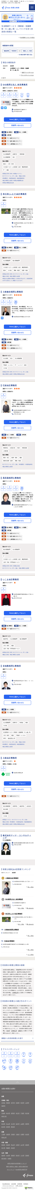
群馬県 (13, 1113)
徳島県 (27, 1145)
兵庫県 (22, 1134)
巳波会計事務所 (9, 941)
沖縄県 (9, 1158)
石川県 (13, 1124)
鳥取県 (3, 1145)
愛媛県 (8, 1148)
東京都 (27, 1113)
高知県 (13, 1148)
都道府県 (6, 51)
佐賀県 (8, 1155)
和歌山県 (4, 1137)
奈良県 (27, 1134)
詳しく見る (31, 887)
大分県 (22, 1155)
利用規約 (26, 1184)
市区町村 (14, 51)
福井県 (18, 1124)
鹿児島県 (4, 1158)
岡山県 (13, 1145)
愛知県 (13, 1127)
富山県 (8, 1124)
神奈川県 (4, 1116)
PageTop (17, 1082)
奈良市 (4, 979)
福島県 (3, 1106)
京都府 (13, 1134)
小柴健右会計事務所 (11, 878)
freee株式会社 (6, 1184)
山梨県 (22, 1124)
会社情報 (13, 1184)
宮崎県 (27, 1155)
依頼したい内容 (27, 51)
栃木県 (8, 1113)
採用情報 (19, 1184)
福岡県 (3, 1155)
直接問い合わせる (17, 125)
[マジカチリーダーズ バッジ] (4, 1067)
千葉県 (22, 1113)
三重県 (3, 1134)
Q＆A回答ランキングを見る (27, 37)
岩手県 (13, 1103)
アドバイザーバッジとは (27, 75)
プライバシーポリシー (8, 1185)
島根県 (8, 1145)
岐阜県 (3, 1127)
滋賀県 (8, 1134)
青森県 (8, 1103)
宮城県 (18, 1103)
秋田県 (22, 1103)
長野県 (27, 1124)
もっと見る (31, 954)
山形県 (27, 1103)
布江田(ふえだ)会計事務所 (13, 914)
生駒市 (9, 979)
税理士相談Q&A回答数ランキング (17, 1163)
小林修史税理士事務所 (11, 929)
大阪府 (18, 1134)
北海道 (3, 1103)
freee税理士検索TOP (21, 1169)
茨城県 (3, 1113)
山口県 (22, 1145)
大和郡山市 (15, 992)
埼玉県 (18, 1113)
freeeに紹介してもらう (17, 119)
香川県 (3, 1148)
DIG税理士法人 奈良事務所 (14, 899)
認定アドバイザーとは (28, 72)
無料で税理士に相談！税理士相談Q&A (17, 1166)
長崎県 (13, 1155)
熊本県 (18, 1155)
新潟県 (3, 1124)
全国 (2, 1096)
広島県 (18, 1145)
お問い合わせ (19, 1185)
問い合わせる (30, 908)
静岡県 (8, 1127)
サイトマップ (10, 1169)
